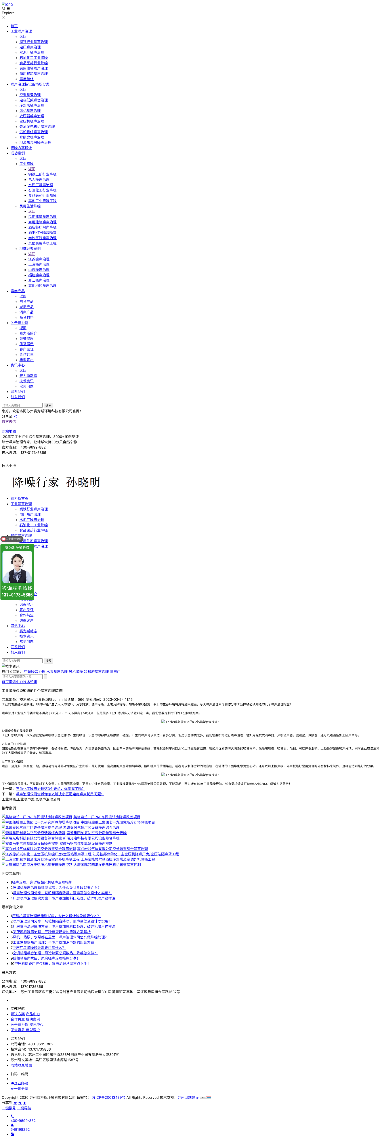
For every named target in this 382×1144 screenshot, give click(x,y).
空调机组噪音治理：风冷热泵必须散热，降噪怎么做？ (55, 953)
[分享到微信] (20, 1102)
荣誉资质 (18, 1030)
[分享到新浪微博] (12, 1088)
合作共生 (26, 615)
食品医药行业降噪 (33, 530)
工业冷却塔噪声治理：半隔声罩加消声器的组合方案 (53, 942)
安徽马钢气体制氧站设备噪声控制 (86, 843)
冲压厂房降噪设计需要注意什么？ (39, 947)
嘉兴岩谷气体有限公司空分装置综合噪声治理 (112, 849)
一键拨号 (9, 1108)
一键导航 (24, 1108)
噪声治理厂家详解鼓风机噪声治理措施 (42, 882)
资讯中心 (18, 625)
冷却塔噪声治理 (96, 671)
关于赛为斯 (19, 1024)
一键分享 (21, 1088)
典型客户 (26, 620)
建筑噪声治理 (21, 535)
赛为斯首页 (19, 498)
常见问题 (26, 641)
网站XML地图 (21, 1065)
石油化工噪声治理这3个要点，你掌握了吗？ (50, 788)
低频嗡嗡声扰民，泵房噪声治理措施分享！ (46, 958)
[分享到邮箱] (12, 1083)
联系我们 (18, 647)
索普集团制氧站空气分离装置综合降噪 (97, 833)
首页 (5, 682)
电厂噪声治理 (30, 514)
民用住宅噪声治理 (33, 541)
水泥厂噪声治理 (31, 519)
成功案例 (32, 1019)
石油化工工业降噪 (33, 525)
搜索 (48, 405)
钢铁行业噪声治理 (33, 509)
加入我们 (18, 652)
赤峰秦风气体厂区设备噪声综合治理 (91, 827)
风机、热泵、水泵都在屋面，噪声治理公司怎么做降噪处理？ (60, 937)
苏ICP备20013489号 (108, 1097)
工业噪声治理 (21, 504)
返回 (23, 36)
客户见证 (26, 610)
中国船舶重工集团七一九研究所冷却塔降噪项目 (118, 822)
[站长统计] (205, 1097)
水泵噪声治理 (57, 671)
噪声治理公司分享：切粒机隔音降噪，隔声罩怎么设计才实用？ (62, 893)
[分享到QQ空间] (24, 1102)
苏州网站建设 (188, 1097)
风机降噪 (76, 671)
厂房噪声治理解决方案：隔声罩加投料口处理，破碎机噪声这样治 (64, 898)
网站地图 (9, 431)
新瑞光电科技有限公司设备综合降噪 (91, 838)
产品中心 (33, 1014)
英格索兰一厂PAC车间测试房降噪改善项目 (106, 817)
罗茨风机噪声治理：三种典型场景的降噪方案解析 (52, 932)
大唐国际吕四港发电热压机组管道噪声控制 (107, 864)
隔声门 (115, 671)
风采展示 (26, 604)
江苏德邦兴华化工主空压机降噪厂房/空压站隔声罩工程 (136, 854)
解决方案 (18, 1014)
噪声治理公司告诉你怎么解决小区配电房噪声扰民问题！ (60, 794)
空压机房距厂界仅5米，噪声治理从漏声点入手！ (52, 963)
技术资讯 (26, 636)
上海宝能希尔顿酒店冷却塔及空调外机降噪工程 (118, 859)
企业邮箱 (21, 1083)
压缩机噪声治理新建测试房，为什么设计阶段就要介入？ (57, 887)
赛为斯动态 (28, 631)
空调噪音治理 (34, 671)
